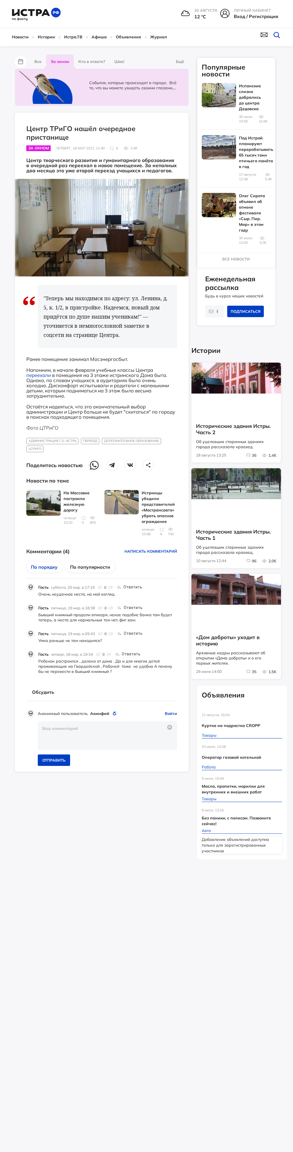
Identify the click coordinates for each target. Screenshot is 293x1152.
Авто (206, 830)
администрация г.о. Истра (52, 441)
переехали (38, 375)
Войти (171, 713)
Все (37, 61)
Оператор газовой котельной (231, 757)
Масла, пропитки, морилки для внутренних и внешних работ (233, 789)
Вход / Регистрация (256, 16)
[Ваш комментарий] (107, 735)
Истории (46, 36)
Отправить (54, 760)
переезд (90, 441)
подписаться (245, 311)
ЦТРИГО (35, 449)
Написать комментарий (150, 551)
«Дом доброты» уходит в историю (228, 640)
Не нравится (110, 587)
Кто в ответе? (91, 61)
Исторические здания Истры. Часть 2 (233, 429)
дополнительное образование (131, 441)
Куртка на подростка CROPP (231, 725)
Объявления (128, 36)
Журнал (158, 36)
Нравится (100, 587)
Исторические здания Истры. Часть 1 (233, 535)
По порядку (44, 567)
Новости (20, 36)
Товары (209, 735)
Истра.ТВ (73, 36)
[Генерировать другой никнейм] (115, 713)
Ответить (132, 587)
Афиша (99, 36)
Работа (209, 767)
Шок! (119, 61)
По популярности (90, 567)
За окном (60, 61)
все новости (236, 259)
